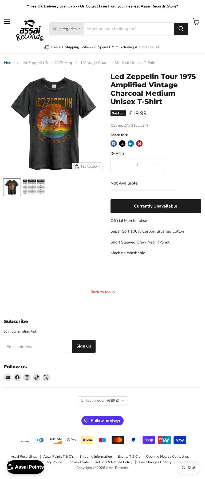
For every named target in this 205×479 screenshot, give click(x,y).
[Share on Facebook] (114, 143)
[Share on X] (122, 143)
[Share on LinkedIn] (131, 143)
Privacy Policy (51, 462)
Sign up (83, 346)
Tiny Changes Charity (155, 462)
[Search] (181, 29)
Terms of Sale (78, 462)
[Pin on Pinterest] (139, 143)
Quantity (118, 153)
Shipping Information (96, 456)
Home (9, 63)
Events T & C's (129, 456)
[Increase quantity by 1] (157, 165)
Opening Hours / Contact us (167, 456)
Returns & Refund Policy (113, 462)
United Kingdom (100, 400)
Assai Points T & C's (58, 456)
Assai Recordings (24, 456)
